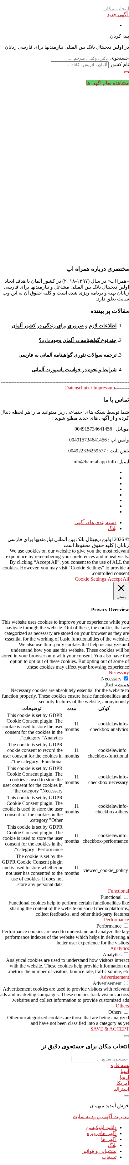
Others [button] (122, 1005)
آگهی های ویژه (101, 1133)
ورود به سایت (87, 1116)
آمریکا (122, 1083)
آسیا (125, 1071)
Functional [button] (118, 891)
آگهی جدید (118, 14)
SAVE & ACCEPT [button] (109, 1028)
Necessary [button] (119, 672)
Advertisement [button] (114, 977)
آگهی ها (108, 1139)
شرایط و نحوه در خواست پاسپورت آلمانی (74, 369)
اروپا (124, 1077)
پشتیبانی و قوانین (98, 1151)
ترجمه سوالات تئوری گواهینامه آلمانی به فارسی (67, 355)
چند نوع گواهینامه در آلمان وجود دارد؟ (77, 340)
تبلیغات (109, 1157)
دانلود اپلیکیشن (101, 1127)
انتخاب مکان (116, 8)
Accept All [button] (118, 579)
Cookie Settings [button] (90, 579)
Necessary (111, 678)
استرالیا (121, 1089)
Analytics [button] (119, 948)
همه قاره (120, 1065)
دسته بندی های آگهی (95, 522)
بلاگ (112, 528)
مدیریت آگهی (115, 1116)
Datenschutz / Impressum (90, 387)
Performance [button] (116, 919)
